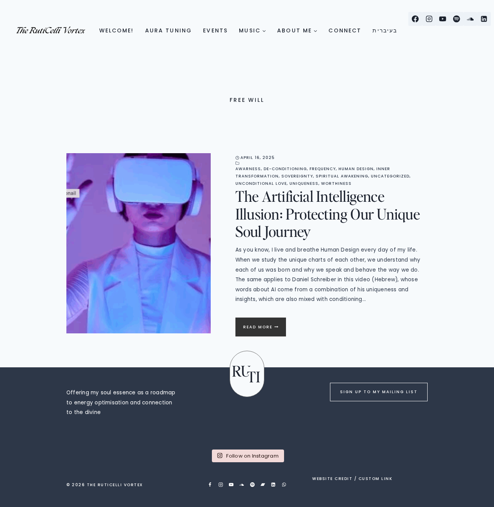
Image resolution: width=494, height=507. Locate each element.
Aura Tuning (168, 30)
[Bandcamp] (262, 484)
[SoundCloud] (470, 19)
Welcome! (116, 30)
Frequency (323, 169)
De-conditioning (285, 169)
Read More (264, 330)
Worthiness (336, 183)
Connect (344, 30)
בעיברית (384, 30)
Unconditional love (261, 183)
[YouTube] (443, 19)
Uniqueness (303, 183)
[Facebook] (415, 19)
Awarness (248, 169)
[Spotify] (457, 19)
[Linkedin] (484, 19)
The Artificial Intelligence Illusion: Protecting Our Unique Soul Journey (327, 213)
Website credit (332, 479)
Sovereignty (297, 176)
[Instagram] (429, 19)
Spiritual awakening (342, 176)
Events (215, 30)
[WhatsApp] (284, 484)
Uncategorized (390, 176)
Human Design (356, 169)
